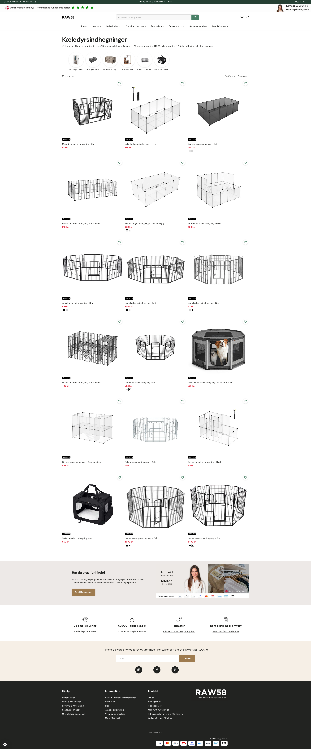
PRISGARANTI (300, 2)
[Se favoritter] (242, 16)
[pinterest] (175, 669)
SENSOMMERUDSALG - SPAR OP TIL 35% (20, 2)
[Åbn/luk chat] (5, 744)
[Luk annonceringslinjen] (308, 2)
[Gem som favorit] (119, 83)
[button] (157, 17)
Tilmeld (187, 658)
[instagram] (138, 669)
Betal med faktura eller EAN (226, 631)
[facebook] (156, 669)
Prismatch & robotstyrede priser (179, 631)
